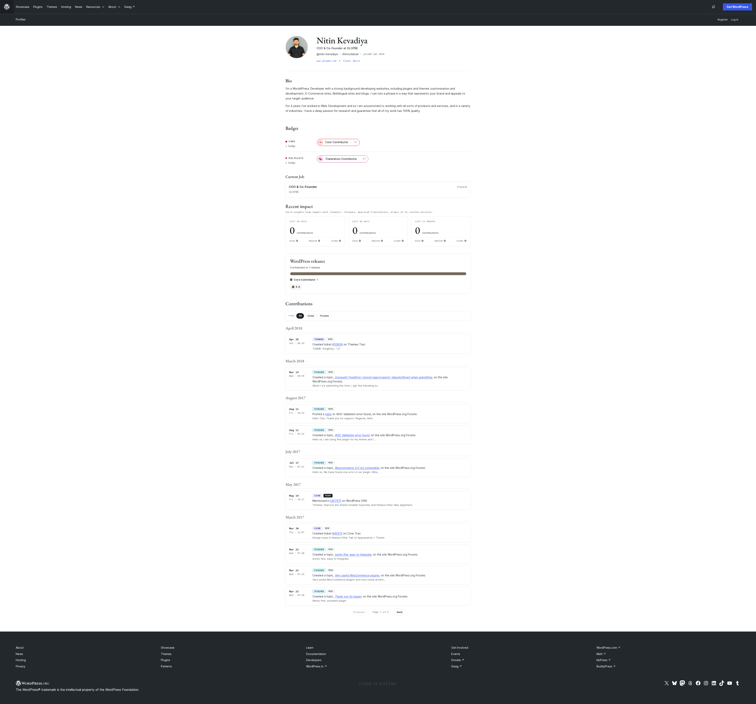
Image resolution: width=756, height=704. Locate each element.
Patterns (166, 666)
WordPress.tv (316, 666)
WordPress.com (608, 647)
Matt (601, 654)
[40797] (335, 500)
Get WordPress (737, 6)
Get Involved (459, 647)
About (20, 647)
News (19, 654)
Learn (309, 647)
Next (400, 612)
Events (455, 654)
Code (311, 315)
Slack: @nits (351, 61)
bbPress (604, 660)
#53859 (337, 344)
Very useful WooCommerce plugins (357, 575)
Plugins (165, 660)
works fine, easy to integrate (353, 554)
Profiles (21, 19)
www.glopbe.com (327, 61)
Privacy (20, 666)
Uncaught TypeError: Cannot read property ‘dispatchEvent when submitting (383, 377)
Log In (734, 19)
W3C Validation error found (352, 435)
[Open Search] (713, 7)
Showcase (167, 647)
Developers (313, 660)
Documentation (316, 654)
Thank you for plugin (348, 596)
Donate (457, 660)
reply (328, 414)
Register (723, 19)
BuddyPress (606, 666)
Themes (166, 654)
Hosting (21, 660)
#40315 (337, 533)
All (300, 315)
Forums (324, 315)
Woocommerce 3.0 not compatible (357, 467)
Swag (456, 666)
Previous (359, 612)
